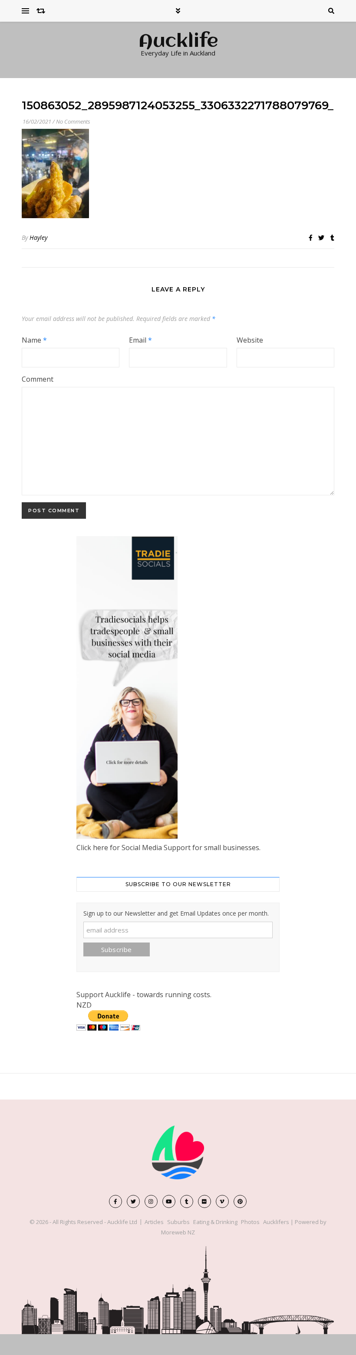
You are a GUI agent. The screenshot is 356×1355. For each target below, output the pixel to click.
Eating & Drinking (215, 1222)
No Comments (73, 121)
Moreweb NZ (178, 1232)
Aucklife (178, 42)
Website (250, 340)
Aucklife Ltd (122, 1222)
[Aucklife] (178, 1152)
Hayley (38, 237)
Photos (250, 1222)
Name (34, 340)
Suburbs (178, 1222)
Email (140, 340)
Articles (154, 1222)
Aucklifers (276, 1222)
